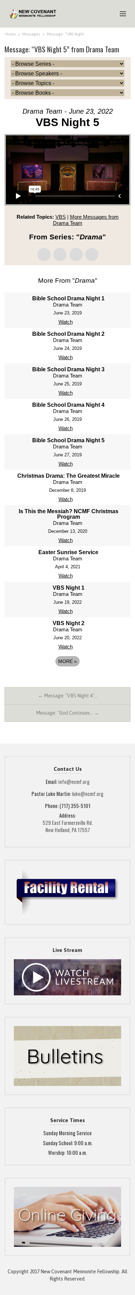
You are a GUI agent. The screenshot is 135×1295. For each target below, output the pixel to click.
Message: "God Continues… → (67, 713)
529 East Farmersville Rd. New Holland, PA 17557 (68, 826)
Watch (65, 322)
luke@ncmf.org (88, 793)
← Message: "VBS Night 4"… (67, 695)
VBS (60, 217)
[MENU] (120, 14)
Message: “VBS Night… (67, 34)
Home (10, 34)
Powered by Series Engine (67, 680)
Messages (31, 34)
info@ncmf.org (74, 781)
